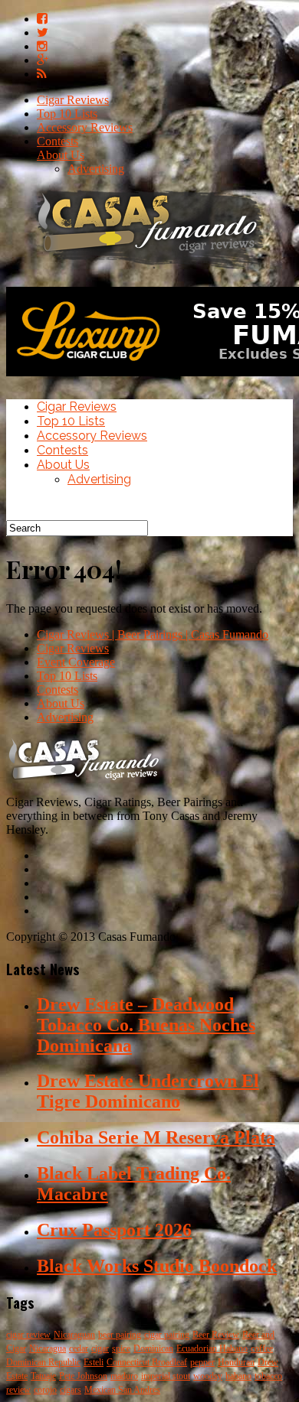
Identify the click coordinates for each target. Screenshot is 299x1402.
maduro (124, 1376)
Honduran (236, 1362)
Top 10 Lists (67, 113)
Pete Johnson (83, 1376)
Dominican (153, 1348)
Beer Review (215, 1334)
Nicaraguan (74, 1334)
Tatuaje (43, 1376)
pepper (202, 1362)
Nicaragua (47, 1348)
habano (238, 1376)
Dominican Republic (43, 1362)
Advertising (95, 168)
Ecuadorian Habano (212, 1348)
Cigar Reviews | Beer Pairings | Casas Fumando (152, 634)
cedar (78, 1348)
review (18, 1389)
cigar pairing (166, 1334)
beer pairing (119, 1334)
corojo (45, 1389)
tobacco (268, 1376)
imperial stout (165, 1376)
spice (121, 1348)
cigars (70, 1389)
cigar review (28, 1334)
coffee (262, 1348)
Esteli (94, 1362)
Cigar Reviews (73, 99)
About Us (60, 154)
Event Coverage (76, 661)
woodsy (207, 1376)
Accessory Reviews (85, 127)
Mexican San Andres (122, 1389)
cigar (100, 1348)
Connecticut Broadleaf (147, 1362)
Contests (57, 141)
